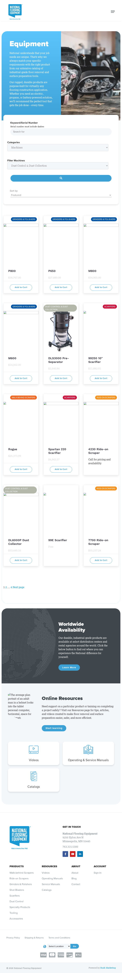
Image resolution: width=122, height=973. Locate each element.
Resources (49, 866)
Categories (13, 142)
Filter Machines (16, 160)
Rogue (12, 449)
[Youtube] (72, 854)
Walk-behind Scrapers (22, 872)
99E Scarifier (57, 540)
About (75, 866)
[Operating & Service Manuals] (88, 749)
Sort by (14, 191)
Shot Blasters (17, 890)
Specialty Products (20, 907)
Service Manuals (51, 884)
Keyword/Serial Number (24, 123)
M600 (12, 358)
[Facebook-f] (65, 854)
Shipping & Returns (34, 937)
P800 (12, 271)
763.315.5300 (70, 846)
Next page (18, 587)
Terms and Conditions (59, 937)
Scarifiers (15, 895)
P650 (52, 271)
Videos (34, 760)
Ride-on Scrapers (19, 878)
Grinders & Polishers (21, 884)
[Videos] (33, 749)
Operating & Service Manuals (88, 760)
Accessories (16, 918)
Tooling (14, 913)
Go (74, 946)
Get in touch (72, 827)
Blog (74, 878)
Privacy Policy (13, 937)
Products (17, 866)
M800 (92, 271)
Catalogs (33, 786)
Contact (75, 884)
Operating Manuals (52, 878)
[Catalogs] (33, 776)
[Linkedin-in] (80, 854)
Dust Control (17, 901)
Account (100, 866)
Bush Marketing (108, 967)
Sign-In (98, 872)
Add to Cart (21, 287)
